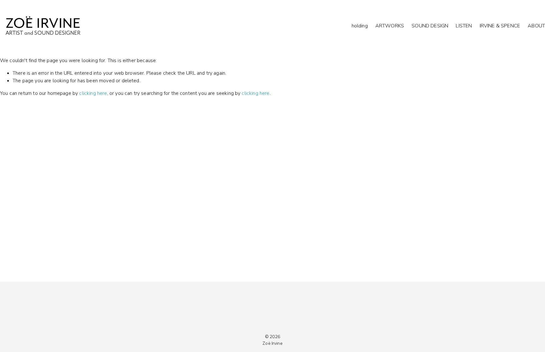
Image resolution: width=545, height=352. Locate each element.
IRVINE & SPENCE (500, 25)
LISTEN (464, 25)
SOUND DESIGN (430, 25)
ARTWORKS (389, 25)
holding (360, 25)
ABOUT (536, 25)
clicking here (93, 93)
